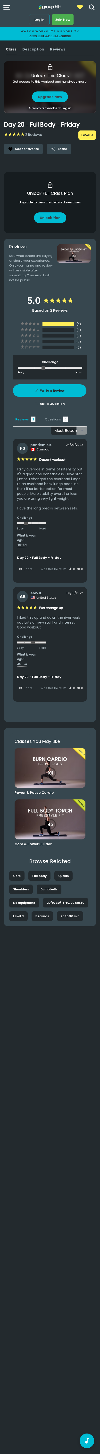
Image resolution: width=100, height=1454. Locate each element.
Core (17, 876)
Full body (39, 876)
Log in (66, 108)
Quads (63, 876)
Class (11, 49)
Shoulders (21, 889)
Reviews (58, 49)
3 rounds (42, 916)
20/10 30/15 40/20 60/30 (65, 903)
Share (59, 149)
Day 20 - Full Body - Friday (39, 557)
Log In (39, 19)
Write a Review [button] (52, 390)
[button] (72, 569)
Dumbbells (49, 889)
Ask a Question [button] (52, 403)
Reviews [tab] (22, 419)
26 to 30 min (70, 916)
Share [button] (27, 569)
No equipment (24, 903)
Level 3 (18, 916)
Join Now (62, 19)
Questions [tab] (53, 419)
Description (33, 49)
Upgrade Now (50, 96)
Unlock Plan (50, 217)
